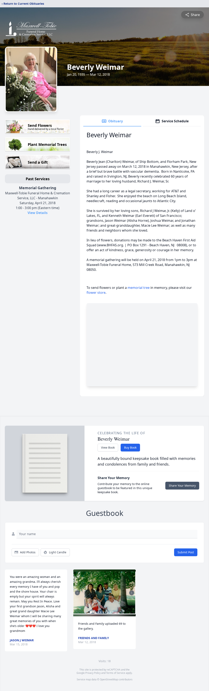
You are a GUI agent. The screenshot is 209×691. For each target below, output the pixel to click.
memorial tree (139, 287)
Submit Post (186, 552)
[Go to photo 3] (96, 612)
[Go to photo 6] (103, 612)
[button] (104, 592)
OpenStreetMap (109, 679)
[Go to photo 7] (105, 612)
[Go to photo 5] (100, 612)
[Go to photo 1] (91, 612)
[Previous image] (77, 592)
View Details (38, 212)
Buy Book (130, 447)
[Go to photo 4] (98, 612)
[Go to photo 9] (110, 612)
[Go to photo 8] (108, 612)
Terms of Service (115, 673)
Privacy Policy (93, 673)
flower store (96, 292)
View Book (108, 447)
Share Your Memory (182, 485)
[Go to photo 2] (93, 612)
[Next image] (131, 592)
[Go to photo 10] (113, 612)
